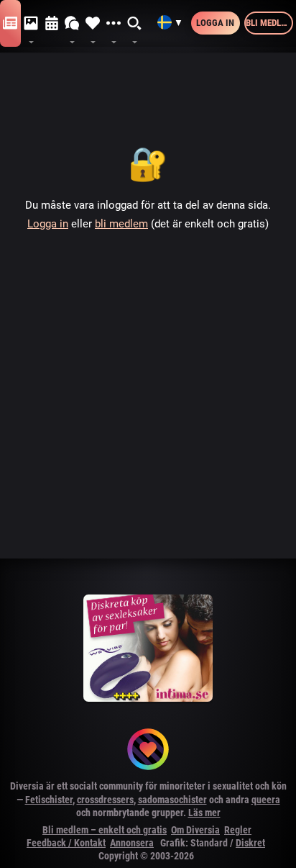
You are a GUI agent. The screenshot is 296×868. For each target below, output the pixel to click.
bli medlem (121, 223)
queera (265, 799)
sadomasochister (172, 799)
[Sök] (134, 24)
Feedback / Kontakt (66, 843)
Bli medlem (269, 22)
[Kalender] (52, 24)
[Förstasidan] (10, 24)
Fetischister (49, 799)
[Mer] (113, 24)
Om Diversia (195, 830)
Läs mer (204, 812)
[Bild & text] (31, 24)
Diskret (250, 843)
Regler (237, 830)
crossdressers (105, 799)
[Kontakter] (93, 24)
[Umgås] (72, 24)
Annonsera (132, 843)
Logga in (215, 22)
